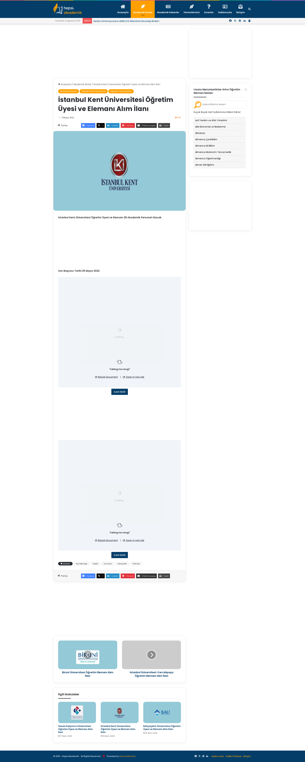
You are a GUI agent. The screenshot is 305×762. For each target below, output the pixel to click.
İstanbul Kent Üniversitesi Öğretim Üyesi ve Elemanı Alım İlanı (118, 729)
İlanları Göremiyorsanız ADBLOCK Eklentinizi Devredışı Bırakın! (126, 18)
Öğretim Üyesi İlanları (121, 91)
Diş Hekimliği (81, 563)
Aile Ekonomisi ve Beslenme (210, 126)
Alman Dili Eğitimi (204, 164)
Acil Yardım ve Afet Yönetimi (211, 120)
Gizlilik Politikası (233, 756)
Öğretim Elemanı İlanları (93, 91)
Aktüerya (200, 133)
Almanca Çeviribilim (206, 139)
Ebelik (95, 563)
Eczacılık (108, 563)
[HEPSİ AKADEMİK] (67, 8)
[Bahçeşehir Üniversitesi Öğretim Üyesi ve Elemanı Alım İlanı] (162, 712)
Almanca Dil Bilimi (205, 145)
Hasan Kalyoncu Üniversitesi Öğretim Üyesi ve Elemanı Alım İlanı (75, 729)
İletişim (247, 756)
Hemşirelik (122, 563)
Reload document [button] (107, 377)
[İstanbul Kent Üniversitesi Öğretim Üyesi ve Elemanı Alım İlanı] (120, 712)
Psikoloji (136, 563)
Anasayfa (65, 84)
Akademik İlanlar (82, 84)
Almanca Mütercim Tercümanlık (213, 152)
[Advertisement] (119, 51)
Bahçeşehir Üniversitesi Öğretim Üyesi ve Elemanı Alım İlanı (162, 728)
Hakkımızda (217, 756)
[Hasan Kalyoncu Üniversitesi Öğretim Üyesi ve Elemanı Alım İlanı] (77, 712)
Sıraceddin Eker (127, 756)
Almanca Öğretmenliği (207, 158)
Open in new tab (134, 377)
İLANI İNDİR (119, 391)
